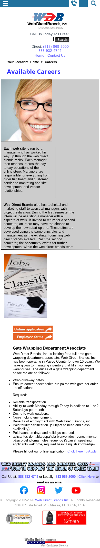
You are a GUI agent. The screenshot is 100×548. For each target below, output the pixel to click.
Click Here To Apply (82, 451)
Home (39, 55)
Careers (51, 62)
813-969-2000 (66, 477)
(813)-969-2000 (56, 46)
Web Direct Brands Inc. (52, 500)
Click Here (86, 477)
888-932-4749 (50, 51)
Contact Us (56, 55)
